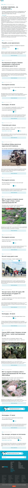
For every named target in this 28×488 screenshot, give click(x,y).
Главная (2, 4)
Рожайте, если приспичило (11, 43)
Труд (17, 48)
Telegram (12, 471)
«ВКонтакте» (18, 359)
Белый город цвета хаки (10, 256)
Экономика (19, 463)
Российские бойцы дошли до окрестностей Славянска (11, 145)
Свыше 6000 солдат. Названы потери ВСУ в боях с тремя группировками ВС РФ (14, 334)
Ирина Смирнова (4, 48)
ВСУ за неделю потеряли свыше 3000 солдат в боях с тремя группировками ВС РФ (12, 200)
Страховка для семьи (9, 125)
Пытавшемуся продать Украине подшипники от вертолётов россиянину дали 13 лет (12, 64)
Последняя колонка (8, 84)
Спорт (11, 465)
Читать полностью (14, 55)
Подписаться (25, 457)
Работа (11, 463)
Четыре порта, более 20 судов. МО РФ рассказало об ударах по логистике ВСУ (13, 293)
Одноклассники (13, 470)
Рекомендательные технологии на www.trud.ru (21, 467)
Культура (19, 464)
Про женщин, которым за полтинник (14, 434)
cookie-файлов (24, 484)
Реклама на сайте (20, 465)
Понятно (14, 486)
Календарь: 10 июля (8, 314)
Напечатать (23, 15)
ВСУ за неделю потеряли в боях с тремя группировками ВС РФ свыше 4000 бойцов (14, 373)
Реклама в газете (20, 466)
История (12, 464)
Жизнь (5, 4)
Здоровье (12, 466)
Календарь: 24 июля (8, 104)
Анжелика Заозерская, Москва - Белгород (7, 260)
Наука (11, 467)
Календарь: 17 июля (8, 415)
